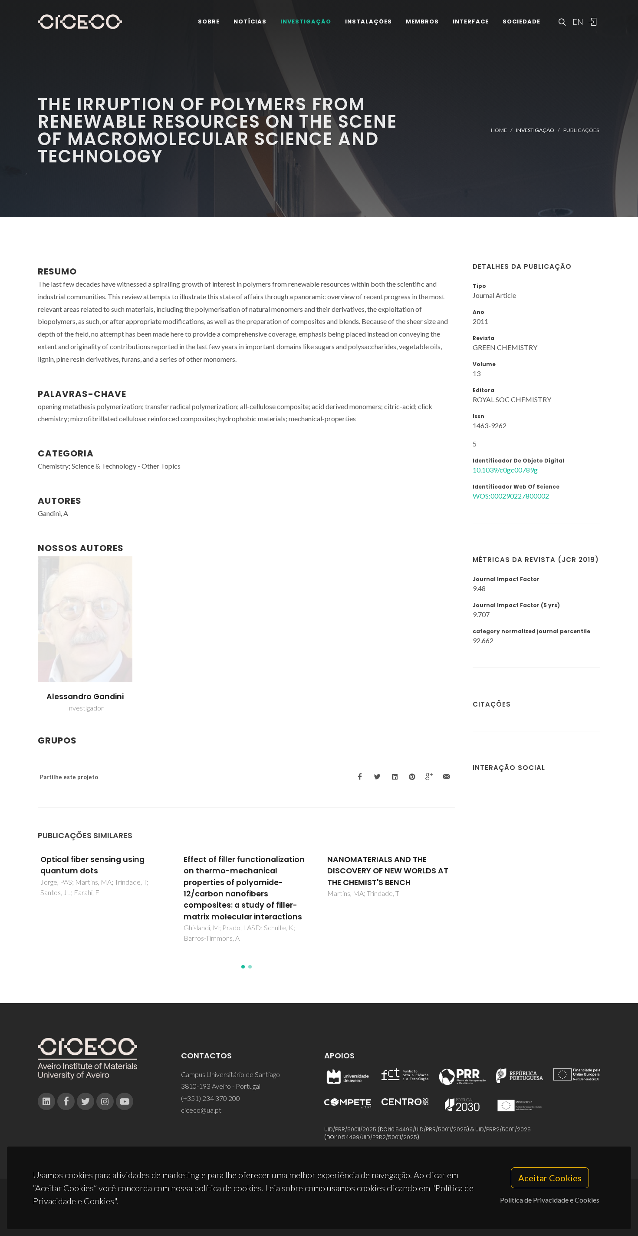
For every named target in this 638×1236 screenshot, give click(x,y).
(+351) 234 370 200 (210, 1098)
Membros (422, 21)
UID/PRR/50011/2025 (350, 1129)
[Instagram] (105, 1101)
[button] (243, 966)
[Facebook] (66, 1101)
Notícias (249, 21)
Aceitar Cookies (550, 1178)
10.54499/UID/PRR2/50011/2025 (376, 1137)
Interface (471, 21)
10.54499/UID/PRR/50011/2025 (428, 1129)
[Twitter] (85, 1101)
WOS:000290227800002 (511, 496)
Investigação (305, 21)
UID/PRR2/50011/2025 (503, 1129)
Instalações (368, 21)
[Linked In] (46, 1101)
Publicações (581, 130)
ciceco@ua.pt (201, 1110)
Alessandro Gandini (85, 696)
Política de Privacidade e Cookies (549, 1200)
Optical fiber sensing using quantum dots (92, 865)
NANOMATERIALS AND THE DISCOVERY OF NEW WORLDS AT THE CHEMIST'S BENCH (387, 871)
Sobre (209, 21)
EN (576, 21)
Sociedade (521, 21)
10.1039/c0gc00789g (505, 470)
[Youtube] (124, 1101)
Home (499, 130)
